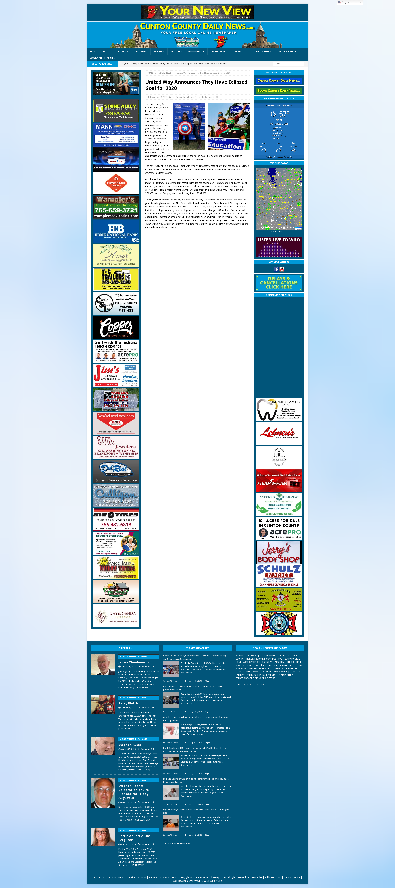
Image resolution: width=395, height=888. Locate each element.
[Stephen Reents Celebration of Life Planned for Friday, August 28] (103, 799)
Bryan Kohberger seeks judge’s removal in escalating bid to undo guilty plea (196, 811)
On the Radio (218, 51)
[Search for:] (288, 63)
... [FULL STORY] (142, 687)
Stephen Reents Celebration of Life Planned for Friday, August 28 (133, 789)
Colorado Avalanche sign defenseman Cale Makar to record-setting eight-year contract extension (194, 657)
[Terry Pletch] (103, 712)
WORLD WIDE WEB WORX (208, 880)
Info (105, 51)
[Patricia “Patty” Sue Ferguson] (103, 846)
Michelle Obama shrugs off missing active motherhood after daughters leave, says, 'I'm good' (196, 780)
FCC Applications (292, 877)
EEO (279, 877)
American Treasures (102, 57)
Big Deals (176, 51)
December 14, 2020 (158, 97)
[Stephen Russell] (103, 753)
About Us (240, 51)
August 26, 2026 (128, 666)
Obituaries (141, 51)
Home (93, 51)
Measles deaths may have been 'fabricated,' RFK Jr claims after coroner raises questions (196, 719)
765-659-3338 (163, 877)
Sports (121, 51)
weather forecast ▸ (279, 157)
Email (174, 877)
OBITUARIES (125, 648)
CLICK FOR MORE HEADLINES (177, 843)
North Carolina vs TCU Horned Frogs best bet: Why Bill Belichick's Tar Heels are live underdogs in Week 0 (195, 750)
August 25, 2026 (128, 749)
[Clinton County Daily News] (197, 35)
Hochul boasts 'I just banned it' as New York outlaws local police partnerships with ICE (192, 688)
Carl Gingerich (178, 97)
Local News (195, 97)
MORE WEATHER (278, 231)
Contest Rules (255, 877)
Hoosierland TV (286, 51)
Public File (269, 877)
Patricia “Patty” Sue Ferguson (134, 835)
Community (195, 51)
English (345, 2)
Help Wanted (263, 51)
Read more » (186, 672)
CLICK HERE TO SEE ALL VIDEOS (250, 684)
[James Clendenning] (103, 670)
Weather (159, 51)
